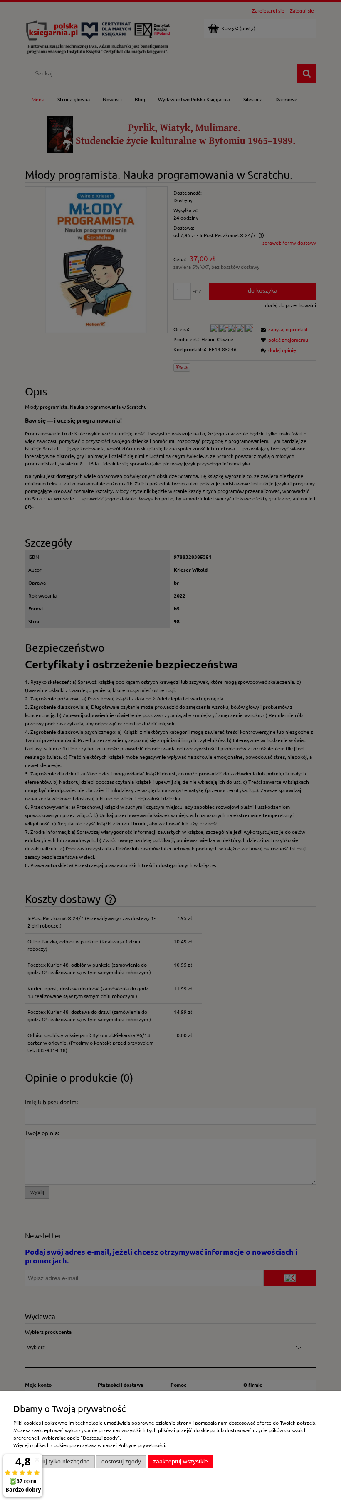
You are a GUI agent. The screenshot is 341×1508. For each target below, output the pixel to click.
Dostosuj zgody (121, 1461)
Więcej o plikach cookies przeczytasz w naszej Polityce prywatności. (89, 1445)
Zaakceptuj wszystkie (180, 1461)
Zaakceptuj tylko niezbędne (54, 1461)
